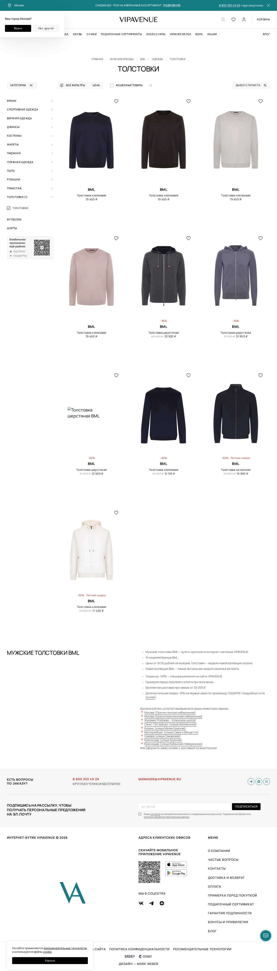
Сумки (92, 34)
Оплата (214, 886)
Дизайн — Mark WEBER (138, 964)
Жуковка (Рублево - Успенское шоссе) (170, 720)
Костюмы (14, 136)
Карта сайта (94, 949)
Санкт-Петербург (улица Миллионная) (170, 724)
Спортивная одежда (22, 109)
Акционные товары (129, 85)
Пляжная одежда (20, 162)
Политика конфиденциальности (139, 949)
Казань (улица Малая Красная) (165, 728)
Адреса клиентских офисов (164, 837)
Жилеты (13, 144)
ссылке (150, 697)
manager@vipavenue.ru (159, 779)
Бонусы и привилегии (228, 922)
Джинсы (13, 127)
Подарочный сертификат (231, 904)
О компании (219, 851)
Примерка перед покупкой (232, 895)
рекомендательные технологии (65, 948)
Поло (11, 171)
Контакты (217, 868)
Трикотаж (14, 188)
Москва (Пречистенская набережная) (170, 712)
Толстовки (17, 197)
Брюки (11, 101)
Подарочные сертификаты (121, 34)
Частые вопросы (223, 860)
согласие (155, 814)
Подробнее (171, 5)
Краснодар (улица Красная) (163, 740)
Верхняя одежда (19, 118)
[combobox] (253, 85)
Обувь (77, 34)
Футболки (14, 219)
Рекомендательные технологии (202, 949)
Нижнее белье (180, 34)
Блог (266, 34)
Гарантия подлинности (230, 913)
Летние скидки (240, 457)
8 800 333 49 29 (229, 5)
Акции (212, 34)
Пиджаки (14, 153)
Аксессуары (156, 34)
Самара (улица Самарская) (162, 736)
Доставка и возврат (226, 878)
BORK (199, 34)
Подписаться (246, 806)
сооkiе (47, 952)
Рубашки (13, 179)
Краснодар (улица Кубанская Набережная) (173, 744)
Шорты (12, 228)
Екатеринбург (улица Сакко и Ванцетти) (171, 732)
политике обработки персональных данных (166, 817)
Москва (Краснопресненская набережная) (173, 716)
